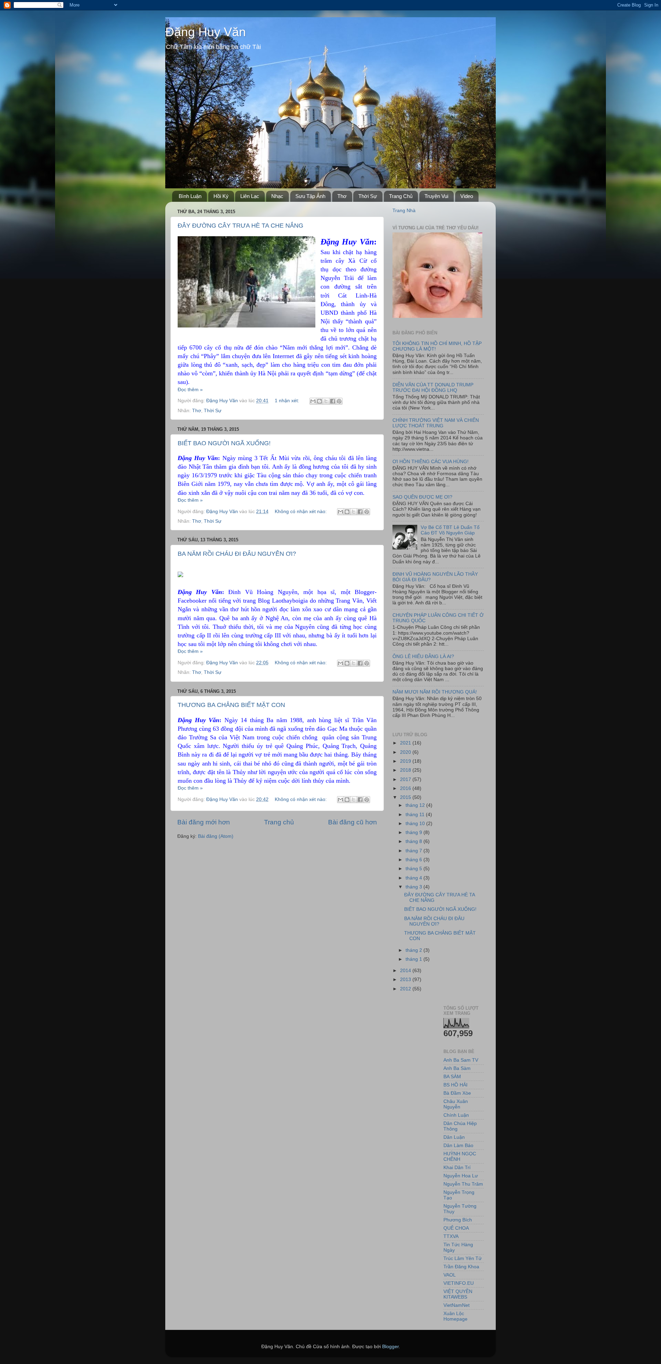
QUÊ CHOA (456, 1228)
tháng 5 (414, 868)
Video (466, 196)
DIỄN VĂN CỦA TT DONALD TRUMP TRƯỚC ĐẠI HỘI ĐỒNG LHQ (432, 387)
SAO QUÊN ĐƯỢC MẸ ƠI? (422, 497)
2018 (406, 770)
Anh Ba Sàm (457, 1068)
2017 (406, 779)
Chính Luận (456, 1115)
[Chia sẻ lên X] (326, 401)
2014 (406, 970)
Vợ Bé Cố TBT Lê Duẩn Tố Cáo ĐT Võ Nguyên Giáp (450, 530)
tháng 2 (414, 950)
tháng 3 (414, 886)
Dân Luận (454, 1137)
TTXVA (451, 1236)
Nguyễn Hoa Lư (460, 1175)
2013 (406, 979)
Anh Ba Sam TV (460, 1060)
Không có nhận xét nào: (301, 511)
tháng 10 (416, 823)
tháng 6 (414, 859)
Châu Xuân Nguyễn (455, 1104)
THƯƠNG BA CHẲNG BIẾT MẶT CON (231, 704)
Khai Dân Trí (457, 1167)
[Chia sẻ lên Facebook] (332, 401)
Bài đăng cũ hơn (352, 822)
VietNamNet (456, 1305)
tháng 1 (414, 959)
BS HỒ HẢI (455, 1084)
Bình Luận (190, 196)
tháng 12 (416, 805)
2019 (406, 761)
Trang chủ (279, 822)
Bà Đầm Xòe (457, 1093)
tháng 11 (416, 814)
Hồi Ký (221, 196)
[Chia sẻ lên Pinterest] (339, 401)
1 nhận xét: (288, 400)
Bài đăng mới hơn (203, 822)
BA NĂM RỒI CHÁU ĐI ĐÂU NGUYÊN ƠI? (237, 553)
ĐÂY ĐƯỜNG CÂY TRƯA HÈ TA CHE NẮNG (240, 225)
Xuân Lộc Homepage (455, 1316)
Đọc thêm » (190, 389)
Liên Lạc (249, 196)
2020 (406, 752)
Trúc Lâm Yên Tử (462, 1258)
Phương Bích (457, 1219)
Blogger (390, 1346)
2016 (406, 788)
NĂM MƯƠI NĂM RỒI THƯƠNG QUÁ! (434, 692)
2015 (406, 797)
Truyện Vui (436, 196)
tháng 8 (414, 841)
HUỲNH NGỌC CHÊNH (459, 1156)
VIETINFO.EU (458, 1283)
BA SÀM (452, 1076)
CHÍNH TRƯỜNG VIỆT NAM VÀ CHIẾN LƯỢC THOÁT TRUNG (435, 423)
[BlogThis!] (319, 401)
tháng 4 (414, 878)
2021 (406, 743)
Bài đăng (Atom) (215, 836)
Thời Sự (367, 196)
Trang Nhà (404, 210)
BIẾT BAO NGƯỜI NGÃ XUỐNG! (224, 443)
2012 (406, 988)
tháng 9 (414, 832)
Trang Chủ (400, 196)
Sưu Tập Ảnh (310, 196)
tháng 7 (414, 850)
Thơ (342, 196)
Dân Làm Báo (458, 1145)
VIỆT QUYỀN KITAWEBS (457, 1294)
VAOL (449, 1275)
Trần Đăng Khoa (461, 1266)
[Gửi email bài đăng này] (312, 401)
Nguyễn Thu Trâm (463, 1184)
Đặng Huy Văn (205, 32)
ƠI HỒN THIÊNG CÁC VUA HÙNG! (430, 461)
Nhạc (277, 196)
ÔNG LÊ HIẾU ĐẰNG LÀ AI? (423, 656)
